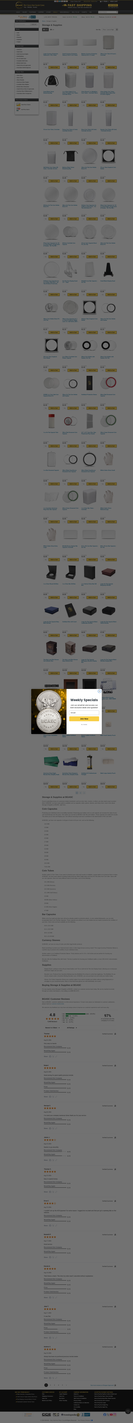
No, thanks (84, 724)
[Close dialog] (99, 691)
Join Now (84, 719)
